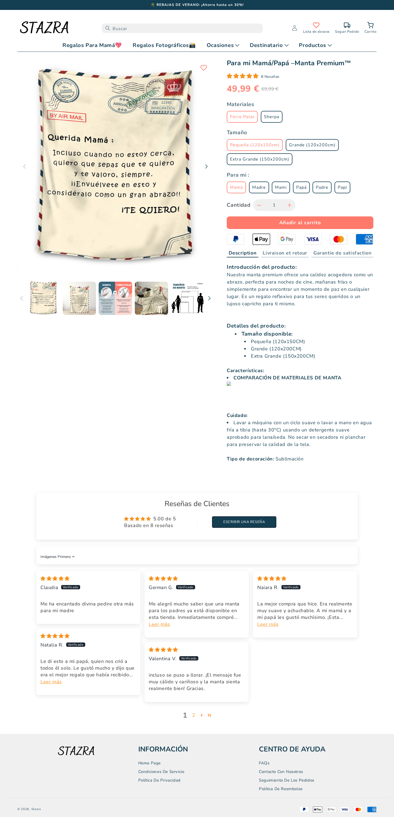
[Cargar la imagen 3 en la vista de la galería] (115, 298)
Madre (259, 187)
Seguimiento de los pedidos (286, 780)
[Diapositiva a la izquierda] (21, 298)
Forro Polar (242, 117)
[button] (371, 28)
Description (243, 253)
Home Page (149, 763)
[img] (55, 578)
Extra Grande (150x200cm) (259, 159)
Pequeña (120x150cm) (255, 145)
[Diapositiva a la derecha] (209, 298)
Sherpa (271, 117)
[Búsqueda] (108, 28)
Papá (301, 187)
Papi (342, 187)
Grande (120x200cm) (312, 145)
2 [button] (193, 715)
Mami (281, 187)
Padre (322, 187)
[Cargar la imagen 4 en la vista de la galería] (151, 298)
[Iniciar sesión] (294, 28)
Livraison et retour (285, 253)
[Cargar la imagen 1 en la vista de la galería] (43, 298)
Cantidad (238, 205)
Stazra (36, 809)
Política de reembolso (281, 788)
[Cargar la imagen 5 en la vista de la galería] (187, 298)
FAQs (264, 763)
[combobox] (182, 28)
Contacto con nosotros (281, 771)
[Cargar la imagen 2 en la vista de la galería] (79, 298)
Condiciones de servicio (161, 771)
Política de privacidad (159, 780)
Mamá (236, 187)
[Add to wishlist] (204, 68)
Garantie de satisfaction (342, 253)
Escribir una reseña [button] (244, 522)
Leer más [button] (159, 624)
